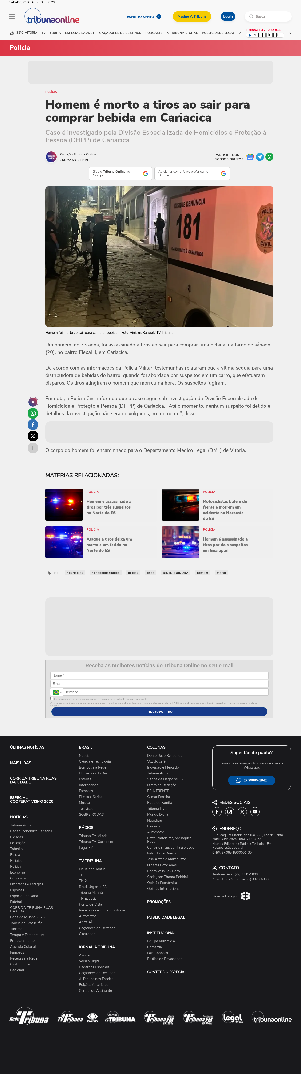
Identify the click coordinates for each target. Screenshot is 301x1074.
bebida (133, 572)
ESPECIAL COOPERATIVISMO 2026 (31, 799)
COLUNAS (156, 747)
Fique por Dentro (92, 869)
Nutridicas (155, 820)
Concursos (18, 878)
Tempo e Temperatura (27, 935)
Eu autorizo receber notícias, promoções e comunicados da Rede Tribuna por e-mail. (99, 699)
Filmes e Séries (90, 797)
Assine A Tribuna (192, 16)
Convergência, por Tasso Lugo (170, 847)
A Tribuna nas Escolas (96, 979)
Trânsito (16, 849)
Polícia (51, 92)
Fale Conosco (157, 953)
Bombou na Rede (92, 767)
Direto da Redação (161, 785)
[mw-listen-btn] (33, 402)
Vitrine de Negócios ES (165, 779)
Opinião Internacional (163, 889)
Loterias (85, 779)
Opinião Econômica (162, 883)
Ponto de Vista (90, 904)
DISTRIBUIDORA (176, 572)
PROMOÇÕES (159, 901)
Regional (17, 970)
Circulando (87, 934)
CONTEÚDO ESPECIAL (167, 972)
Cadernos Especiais (94, 967)
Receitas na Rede (23, 958)
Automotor (87, 916)
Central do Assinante (95, 991)
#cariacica (75, 572)
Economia (17, 872)
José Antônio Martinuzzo (166, 859)
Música (84, 803)
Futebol (16, 902)
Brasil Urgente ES (93, 887)
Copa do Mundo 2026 (27, 917)
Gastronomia (20, 964)
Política (15, 866)
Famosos (17, 952)
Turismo (16, 929)
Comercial (154, 947)
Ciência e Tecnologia (95, 761)
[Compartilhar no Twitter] (33, 436)
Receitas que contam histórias (102, 910)
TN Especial (88, 898)
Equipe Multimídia (161, 941)
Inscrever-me (159, 711)
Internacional (89, 785)
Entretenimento (22, 941)
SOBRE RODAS (91, 814)
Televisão (86, 808)
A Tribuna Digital (182, 33)
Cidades (16, 837)
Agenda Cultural (23, 946)
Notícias (85, 755)
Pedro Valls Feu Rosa (163, 871)
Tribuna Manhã (91, 893)
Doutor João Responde (164, 755)
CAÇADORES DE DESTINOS (120, 33)
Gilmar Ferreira (158, 797)
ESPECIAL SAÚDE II (80, 33)
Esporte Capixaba (24, 896)
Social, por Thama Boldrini (167, 877)
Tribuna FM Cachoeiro (96, 842)
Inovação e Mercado (163, 767)
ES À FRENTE (158, 791)
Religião (16, 860)
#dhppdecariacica (106, 572)
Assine (84, 955)
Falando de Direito (161, 853)
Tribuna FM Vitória (93, 836)
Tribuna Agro (20, 825)
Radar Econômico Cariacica (31, 831)
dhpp (150, 572)
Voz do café (156, 761)
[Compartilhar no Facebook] (33, 424)
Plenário (153, 826)
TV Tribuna (51, 33)
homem (202, 572)
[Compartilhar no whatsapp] (33, 413)
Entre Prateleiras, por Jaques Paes (169, 839)
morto (221, 572)
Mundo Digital (158, 814)
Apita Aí (85, 922)
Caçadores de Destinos (97, 928)
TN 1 (83, 875)
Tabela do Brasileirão (26, 923)
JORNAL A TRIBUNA (97, 947)
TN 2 (83, 881)
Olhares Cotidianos (162, 865)
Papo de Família (159, 803)
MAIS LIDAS (20, 762)
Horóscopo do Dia (93, 773)
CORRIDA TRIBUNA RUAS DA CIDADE (33, 780)
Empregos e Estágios (26, 884)
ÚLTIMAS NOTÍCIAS (27, 747)
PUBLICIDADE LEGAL (166, 917)
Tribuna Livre (157, 808)
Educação (17, 843)
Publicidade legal (218, 33)
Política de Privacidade (164, 959)
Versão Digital (89, 961)
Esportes (17, 890)
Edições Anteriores (93, 985)
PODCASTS (153, 33)
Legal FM (86, 848)
